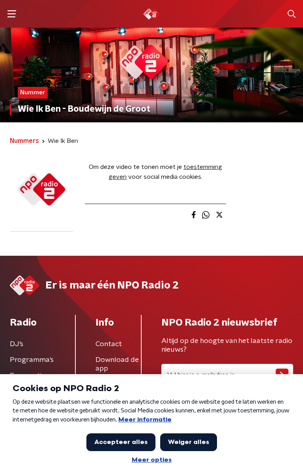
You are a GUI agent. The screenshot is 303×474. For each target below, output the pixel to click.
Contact (108, 344)
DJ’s (16, 344)
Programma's (32, 359)
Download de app (117, 364)
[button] (11, 14)
